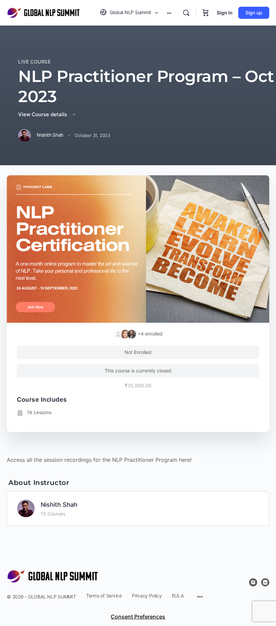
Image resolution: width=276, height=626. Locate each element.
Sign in (225, 12)
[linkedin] (265, 582)
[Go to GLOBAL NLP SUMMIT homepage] (43, 12)
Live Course (34, 61)
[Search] (186, 13)
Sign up (253, 12)
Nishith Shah (59, 504)
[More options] (169, 13)
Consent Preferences (138, 616)
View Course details (43, 114)
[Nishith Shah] (26, 507)
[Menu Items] (200, 597)
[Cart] (205, 13)
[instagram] (253, 582)
